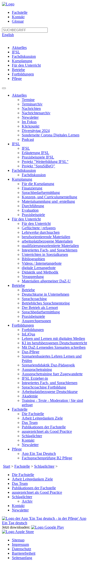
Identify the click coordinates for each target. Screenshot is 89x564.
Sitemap (18, 540)
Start (6, 466)
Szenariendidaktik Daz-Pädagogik (48, 365)
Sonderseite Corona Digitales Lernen (50, 135)
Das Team (30, 422)
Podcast (28, 139)
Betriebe (18, 70)
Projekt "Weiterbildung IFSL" (45, 161)
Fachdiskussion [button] (24, 170)
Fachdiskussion (24, 56)
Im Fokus (29, 122)
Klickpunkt (30, 126)
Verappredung (33, 277)
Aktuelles (19, 47)
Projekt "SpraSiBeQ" (38, 166)
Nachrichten (31, 108)
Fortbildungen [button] (23, 325)
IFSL (16, 52)
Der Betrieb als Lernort (40, 307)
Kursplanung (22, 61)
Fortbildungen (23, 74)
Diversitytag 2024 (36, 131)
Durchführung (33, 206)
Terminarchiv (32, 104)
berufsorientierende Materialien (46, 237)
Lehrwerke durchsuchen (41, 232)
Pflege (17, 78)
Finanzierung (32, 188)
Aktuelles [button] (19, 95)
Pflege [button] (17, 449)
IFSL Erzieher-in (35, 378)
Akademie (30, 396)
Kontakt (18, 17)
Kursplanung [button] (22, 179)
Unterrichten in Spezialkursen (45, 254)
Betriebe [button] (18, 285)
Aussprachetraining (37, 369)
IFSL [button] (16, 144)
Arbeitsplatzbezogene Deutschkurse (50, 392)
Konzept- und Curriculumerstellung (49, 197)
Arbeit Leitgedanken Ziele (42, 418)
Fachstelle (19, 12)
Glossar (18, 21)
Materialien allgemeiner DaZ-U (46, 281)
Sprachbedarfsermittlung (41, 192)
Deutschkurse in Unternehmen (45, 294)
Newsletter (30, 117)
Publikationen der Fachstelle (44, 427)
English (8, 35)
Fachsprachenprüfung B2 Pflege (47, 458)
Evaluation (30, 210)
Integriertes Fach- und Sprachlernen (49, 250)
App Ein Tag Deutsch (39, 453)
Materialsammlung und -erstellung (48, 201)
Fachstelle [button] (19, 409)
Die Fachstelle (33, 414)
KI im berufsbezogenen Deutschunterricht (54, 343)
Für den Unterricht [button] (26, 219)
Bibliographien (33, 259)
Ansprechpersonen (36, 321)
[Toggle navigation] (4, 88)
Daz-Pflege (30, 352)
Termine (28, 100)
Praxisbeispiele (33, 215)
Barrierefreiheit (23, 553)
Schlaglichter (32, 436)
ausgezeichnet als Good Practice (47, 431)
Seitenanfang (22, 558)
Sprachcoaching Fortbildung (44, 387)
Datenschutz (21, 549)
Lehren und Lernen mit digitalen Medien (53, 338)
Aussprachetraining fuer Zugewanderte (52, 374)
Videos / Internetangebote (42, 263)
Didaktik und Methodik (40, 272)
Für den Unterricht (26, 65)
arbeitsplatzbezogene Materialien (47, 241)
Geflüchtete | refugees (39, 228)
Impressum (20, 544)
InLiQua (28, 334)
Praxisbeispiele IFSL (38, 157)
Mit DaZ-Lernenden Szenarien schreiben (54, 347)
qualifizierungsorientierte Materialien (50, 246)
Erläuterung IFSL (35, 153)
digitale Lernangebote (39, 268)
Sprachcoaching (34, 299)
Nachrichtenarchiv (36, 113)
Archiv (27, 501)
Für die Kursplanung (38, 184)
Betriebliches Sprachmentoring (46, 303)
